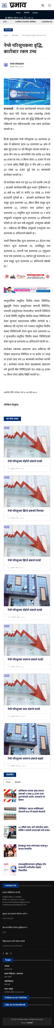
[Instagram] (12, 953)
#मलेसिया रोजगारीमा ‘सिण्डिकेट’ (25, 21)
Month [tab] (17, 782)
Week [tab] (8, 782)
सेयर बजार (15, 35)
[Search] (43, 5)
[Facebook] (4, 953)
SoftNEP (30, 1022)
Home (18, 12)
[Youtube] (8, 953)
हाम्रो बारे (26, 12)
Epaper (35, 12)
